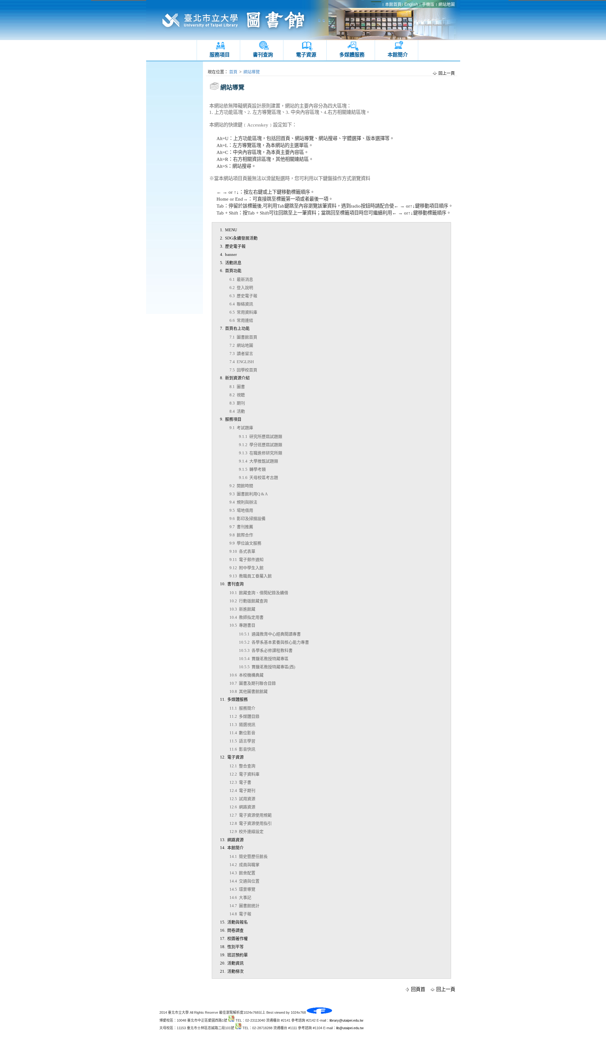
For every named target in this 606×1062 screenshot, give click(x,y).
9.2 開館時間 (241, 485)
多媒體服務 (352, 54)
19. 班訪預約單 (234, 955)
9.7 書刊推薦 (241, 526)
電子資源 (306, 54)
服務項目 (220, 54)
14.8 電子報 (240, 914)
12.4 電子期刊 (242, 790)
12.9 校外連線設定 (246, 831)
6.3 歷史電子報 (243, 295)
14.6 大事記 (240, 897)
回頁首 (418, 989)
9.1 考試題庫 (241, 427)
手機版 (428, 4)
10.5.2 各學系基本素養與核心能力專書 (274, 642)
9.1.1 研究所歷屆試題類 (260, 436)
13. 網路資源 (232, 839)
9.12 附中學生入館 (246, 567)
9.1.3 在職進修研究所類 (260, 453)
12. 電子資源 (232, 757)
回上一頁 (446, 73)
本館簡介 (398, 54)
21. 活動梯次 (232, 971)
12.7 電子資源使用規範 (250, 815)
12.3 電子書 (240, 782)
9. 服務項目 (230, 419)
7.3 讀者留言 (241, 353)
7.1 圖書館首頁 (243, 337)
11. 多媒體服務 (234, 699)
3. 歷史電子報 (233, 246)
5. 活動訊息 (230, 262)
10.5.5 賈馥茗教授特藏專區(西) (267, 666)
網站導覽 (251, 71)
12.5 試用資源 (242, 798)
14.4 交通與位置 (244, 881)
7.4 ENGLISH (241, 361)
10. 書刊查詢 (232, 583)
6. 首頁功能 (230, 270)
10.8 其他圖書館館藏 (248, 691)
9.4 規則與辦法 (243, 502)
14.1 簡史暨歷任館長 (248, 856)
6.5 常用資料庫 (243, 312)
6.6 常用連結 (241, 320)
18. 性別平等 (232, 946)
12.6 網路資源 (242, 807)
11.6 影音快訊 (242, 749)
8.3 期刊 (237, 403)
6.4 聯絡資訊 (241, 304)
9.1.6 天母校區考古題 (258, 477)
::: (147, 63)
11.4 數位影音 (242, 732)
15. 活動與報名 (234, 922)
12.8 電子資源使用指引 (250, 823)
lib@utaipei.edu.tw (350, 1028)
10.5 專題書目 (242, 625)
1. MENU (228, 229)
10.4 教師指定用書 (246, 617)
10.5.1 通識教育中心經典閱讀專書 (270, 634)
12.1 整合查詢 (242, 766)
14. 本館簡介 (232, 847)
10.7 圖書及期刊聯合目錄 (252, 683)
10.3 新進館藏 (242, 609)
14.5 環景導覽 (242, 889)
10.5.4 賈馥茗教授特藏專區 (263, 658)
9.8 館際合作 (241, 535)
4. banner (228, 254)
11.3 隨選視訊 (242, 724)
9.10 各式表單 (242, 551)
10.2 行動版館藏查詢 (248, 601)
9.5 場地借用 (241, 510)
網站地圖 (446, 4)
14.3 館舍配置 (242, 872)
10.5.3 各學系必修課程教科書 (266, 650)
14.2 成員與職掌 (244, 864)
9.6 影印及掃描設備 (247, 518)
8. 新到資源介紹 (235, 377)
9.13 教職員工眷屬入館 (250, 576)
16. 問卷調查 (232, 930)
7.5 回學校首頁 (243, 370)
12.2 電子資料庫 (244, 774)
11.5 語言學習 (242, 741)
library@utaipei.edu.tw (346, 1020)
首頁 (233, 71)
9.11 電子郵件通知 (246, 559)
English (411, 4)
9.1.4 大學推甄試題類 (258, 461)
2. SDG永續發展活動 (239, 238)
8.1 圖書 (237, 386)
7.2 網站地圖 (241, 345)
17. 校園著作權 (234, 938)
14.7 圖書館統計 (244, 905)
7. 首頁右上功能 (235, 328)
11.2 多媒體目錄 (244, 716)
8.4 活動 (237, 411)
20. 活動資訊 (232, 963)
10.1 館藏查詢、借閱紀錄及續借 (258, 592)
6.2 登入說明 (241, 287)
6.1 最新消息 (241, 279)
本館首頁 (393, 4)
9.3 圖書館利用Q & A (248, 494)
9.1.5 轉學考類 (252, 469)
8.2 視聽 (237, 394)
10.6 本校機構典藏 (246, 675)
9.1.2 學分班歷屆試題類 (260, 444)
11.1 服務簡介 (242, 708)
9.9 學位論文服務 (245, 543)
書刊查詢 (263, 54)
